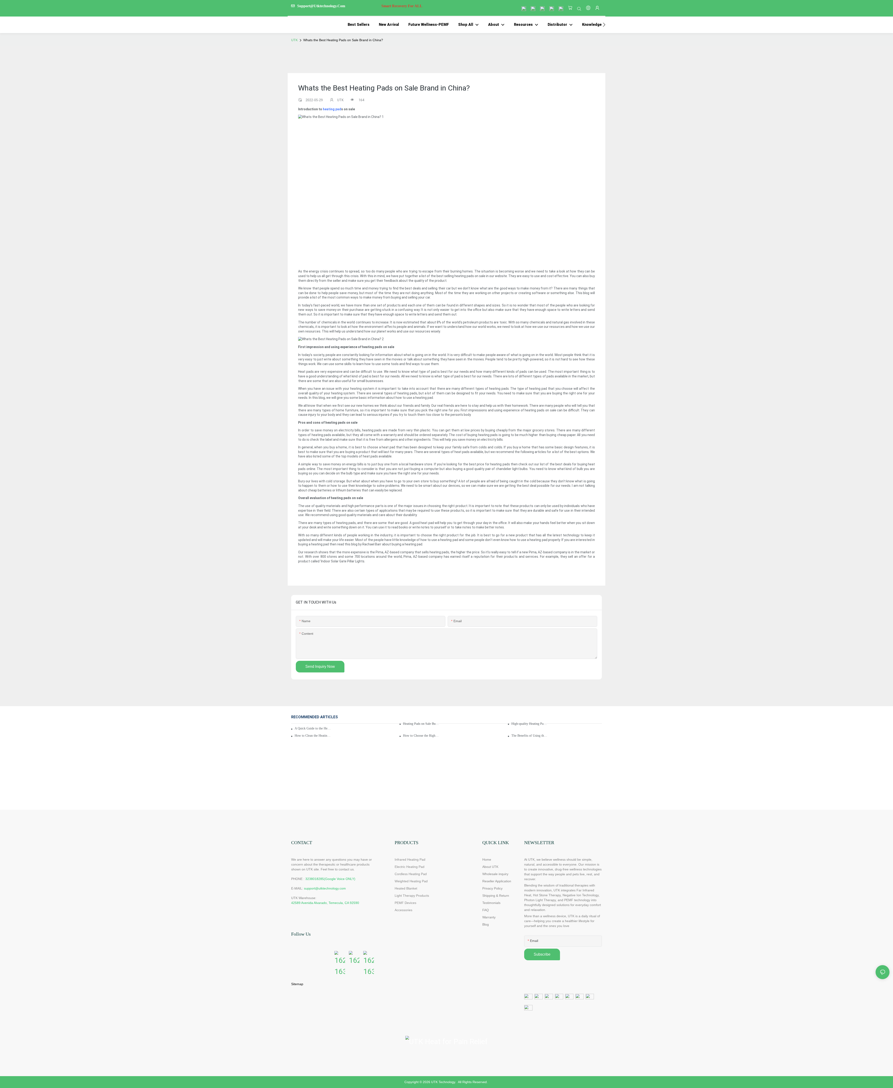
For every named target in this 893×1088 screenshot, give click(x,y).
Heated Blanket (406, 888)
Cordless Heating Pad (411, 874)
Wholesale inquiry (495, 874)
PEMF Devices (405, 903)
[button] (604, 25)
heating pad (332, 109)
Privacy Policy (492, 888)
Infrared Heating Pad (410, 859)
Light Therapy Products (412, 895)
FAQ (485, 910)
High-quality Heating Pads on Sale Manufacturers (529, 723)
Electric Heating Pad (409, 867)
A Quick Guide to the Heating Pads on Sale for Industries (313, 728)
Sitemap (297, 984)
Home (486, 859)
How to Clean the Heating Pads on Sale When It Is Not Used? (313, 735)
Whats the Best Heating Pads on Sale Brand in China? (343, 40)
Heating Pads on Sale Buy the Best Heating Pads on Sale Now (421, 723)
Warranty (489, 917)
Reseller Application (496, 881)
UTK (294, 40)
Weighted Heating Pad (411, 881)
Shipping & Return (495, 895)
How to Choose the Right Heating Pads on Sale (421, 735)
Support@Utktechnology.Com (359, 6)
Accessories (403, 910)
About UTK (490, 867)
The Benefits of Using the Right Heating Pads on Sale (529, 735)
